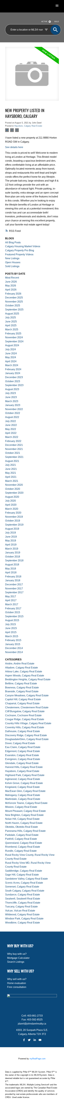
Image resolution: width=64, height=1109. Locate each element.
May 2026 (10, 285)
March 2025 (11, 329)
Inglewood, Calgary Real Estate (22, 779)
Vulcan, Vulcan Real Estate (20, 910)
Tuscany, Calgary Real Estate (21, 906)
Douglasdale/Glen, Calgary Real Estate (27, 739)
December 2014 (14, 648)
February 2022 (13, 441)
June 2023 (11, 397)
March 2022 (11, 437)
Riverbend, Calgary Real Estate (22, 846)
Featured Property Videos (19, 254)
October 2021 (12, 453)
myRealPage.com (38, 1058)
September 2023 (14, 385)
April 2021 (10, 477)
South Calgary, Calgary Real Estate (24, 890)
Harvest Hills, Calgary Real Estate (24, 767)
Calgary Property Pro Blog (19, 250)
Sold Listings (12, 266)
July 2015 (10, 624)
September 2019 (14, 524)
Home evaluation (16, 983)
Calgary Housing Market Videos (22, 246)
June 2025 (11, 321)
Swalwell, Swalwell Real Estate (22, 898)
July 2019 (10, 532)
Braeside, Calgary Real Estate (22, 691)
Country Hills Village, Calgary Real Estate (28, 723)
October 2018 (12, 556)
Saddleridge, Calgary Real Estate (23, 870)
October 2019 (12, 520)
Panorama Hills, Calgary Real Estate (25, 831)
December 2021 (14, 445)
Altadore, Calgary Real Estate (21, 667)
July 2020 (10, 500)
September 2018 (14, 560)
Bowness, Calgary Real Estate (22, 687)
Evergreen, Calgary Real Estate (22, 759)
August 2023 (12, 389)
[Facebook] (24, 1040)
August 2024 (12, 345)
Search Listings (15, 961)
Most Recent (12, 277)
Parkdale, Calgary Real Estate (22, 835)
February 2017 (13, 608)
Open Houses (12, 262)
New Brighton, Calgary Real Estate (24, 815)
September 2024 (14, 341)
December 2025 (14, 297)
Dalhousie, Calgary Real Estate (22, 731)
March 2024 (11, 365)
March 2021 (11, 481)
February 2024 (13, 369)
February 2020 (13, 512)
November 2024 (14, 337)
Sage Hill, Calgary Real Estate (22, 874)
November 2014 (14, 652)
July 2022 (10, 421)
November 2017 (14, 588)
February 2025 (13, 333)
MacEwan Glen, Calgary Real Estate (25, 791)
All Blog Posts (13, 242)
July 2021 (10, 465)
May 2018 (10, 568)
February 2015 (13, 640)
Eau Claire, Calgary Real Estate (22, 747)
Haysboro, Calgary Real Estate (28, 126)
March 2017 (11, 604)
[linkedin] (34, 1040)
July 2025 (10, 317)
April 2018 (10, 572)
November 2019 (14, 516)
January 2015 (12, 644)
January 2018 (12, 580)
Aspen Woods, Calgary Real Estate (24, 675)
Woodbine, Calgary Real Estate (22, 922)
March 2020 (11, 508)
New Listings (12, 258)
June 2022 (11, 425)
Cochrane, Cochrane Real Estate (23, 715)
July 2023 (10, 393)
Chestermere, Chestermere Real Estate (26, 707)
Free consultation (16, 987)
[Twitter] (29, 1040)
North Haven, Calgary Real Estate (24, 823)
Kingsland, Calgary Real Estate (22, 787)
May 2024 (10, 357)
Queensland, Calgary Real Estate (23, 843)
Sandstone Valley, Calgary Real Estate (26, 878)
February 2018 (13, 576)
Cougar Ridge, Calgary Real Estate (24, 719)
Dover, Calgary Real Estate (20, 743)
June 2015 (11, 628)
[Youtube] (40, 1040)
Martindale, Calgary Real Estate (22, 799)
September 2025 (14, 309)
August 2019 (12, 528)
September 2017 (14, 592)
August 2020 (12, 497)
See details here (14, 147)
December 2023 (14, 377)
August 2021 (12, 461)
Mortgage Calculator (18, 958)
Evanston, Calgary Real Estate (22, 755)
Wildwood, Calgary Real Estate (22, 914)
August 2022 (12, 417)
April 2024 (10, 361)
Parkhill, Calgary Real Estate (21, 839)
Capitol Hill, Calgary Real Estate (23, 699)
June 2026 (11, 281)
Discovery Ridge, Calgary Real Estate (26, 735)
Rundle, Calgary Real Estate (21, 850)
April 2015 (10, 632)
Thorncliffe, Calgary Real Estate (22, 902)
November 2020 (14, 485)
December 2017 (14, 584)
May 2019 (10, 540)
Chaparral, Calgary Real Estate (22, 703)
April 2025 (10, 325)
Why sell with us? (16, 979)
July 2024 (10, 349)
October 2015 (12, 612)
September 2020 (14, 492)
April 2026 (10, 289)
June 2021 (11, 469)
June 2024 (11, 353)
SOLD (56, 21)
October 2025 (12, 305)
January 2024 (12, 373)
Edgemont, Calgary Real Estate (22, 751)
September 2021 (14, 457)
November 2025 (14, 301)
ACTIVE (44, 21)
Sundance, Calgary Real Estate (22, 894)
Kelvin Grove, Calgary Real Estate (24, 783)
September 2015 (14, 616)
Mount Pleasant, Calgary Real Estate (25, 811)
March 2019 (11, 548)
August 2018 (12, 564)
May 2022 (10, 429)
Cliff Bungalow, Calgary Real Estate (25, 711)
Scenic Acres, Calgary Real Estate (24, 882)
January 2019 (12, 552)
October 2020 (12, 489)
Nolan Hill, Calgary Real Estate (22, 819)
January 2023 (12, 405)
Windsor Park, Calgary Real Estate (24, 918)
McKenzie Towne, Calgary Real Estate (26, 803)
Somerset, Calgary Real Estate (22, 886)
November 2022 (14, 409)
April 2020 (10, 504)
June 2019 (11, 536)
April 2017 (10, 600)
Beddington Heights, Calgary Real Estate (27, 679)
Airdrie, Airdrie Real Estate (19, 663)
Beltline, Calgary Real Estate (21, 683)
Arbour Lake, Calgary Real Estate (23, 671)
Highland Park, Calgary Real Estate (24, 775)
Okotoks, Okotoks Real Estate (21, 827)
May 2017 (10, 596)
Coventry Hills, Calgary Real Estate (24, 727)
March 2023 (11, 401)
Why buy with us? (17, 954)
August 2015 (12, 620)
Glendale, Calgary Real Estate (22, 763)
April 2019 (10, 544)
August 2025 (12, 313)
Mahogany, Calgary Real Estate (22, 795)
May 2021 (10, 473)
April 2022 (10, 433)
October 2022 (12, 413)
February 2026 (13, 293)
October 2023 (12, 381)
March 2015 (11, 636)
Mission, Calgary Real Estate (21, 807)
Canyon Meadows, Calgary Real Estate (27, 695)
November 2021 (14, 449)
